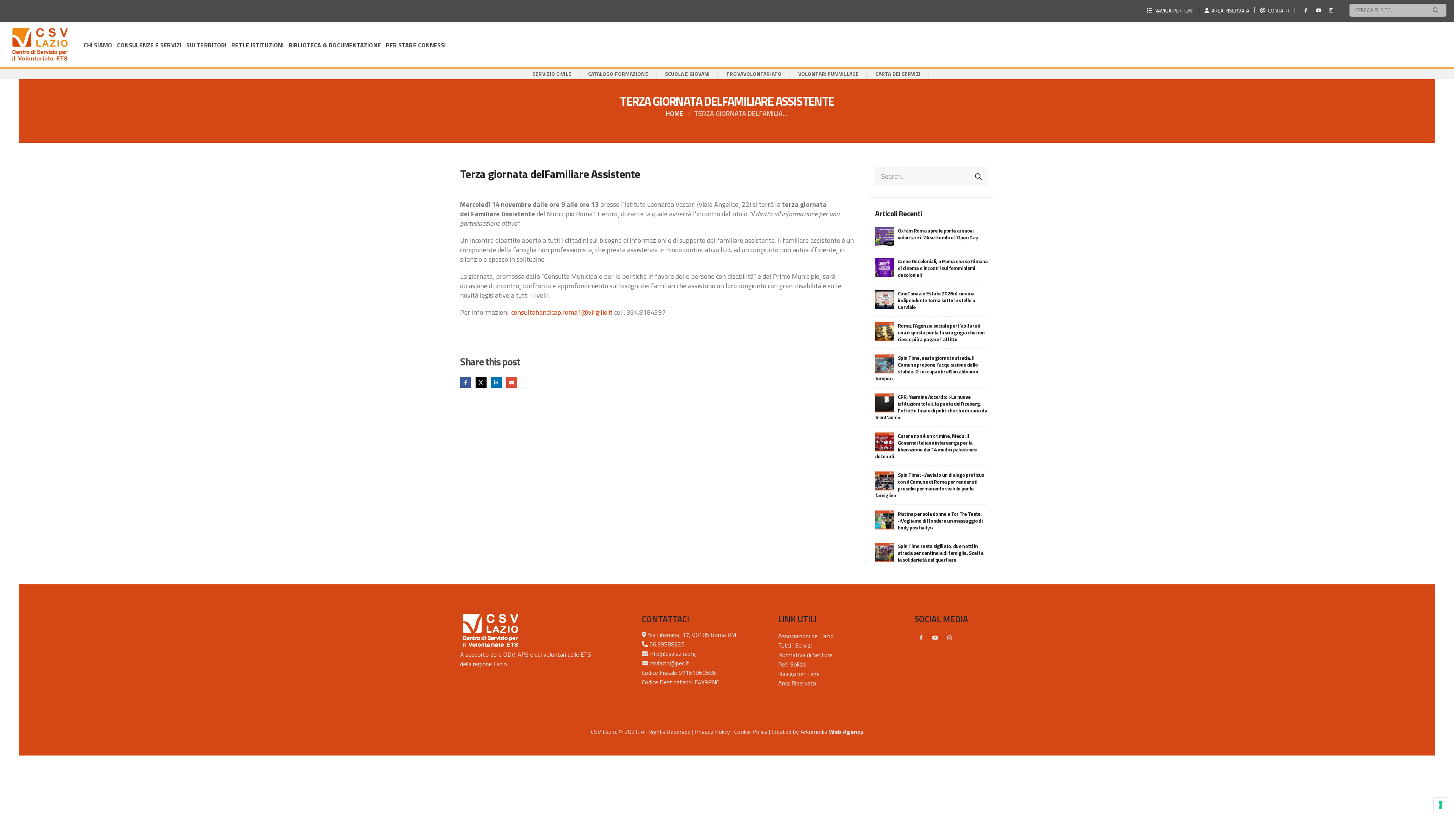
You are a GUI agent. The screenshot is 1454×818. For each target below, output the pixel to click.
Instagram (949, 637)
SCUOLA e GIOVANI (687, 74)
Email (511, 382)
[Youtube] (1318, 10)
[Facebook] (1306, 10)
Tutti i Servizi (795, 645)
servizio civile (551, 74)
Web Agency (846, 731)
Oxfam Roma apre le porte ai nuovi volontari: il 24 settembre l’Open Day (938, 233)
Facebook (465, 382)
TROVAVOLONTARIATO (754, 74)
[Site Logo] (39, 45)
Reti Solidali (793, 664)
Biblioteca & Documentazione (335, 45)
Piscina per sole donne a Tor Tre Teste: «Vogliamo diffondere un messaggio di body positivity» (940, 520)
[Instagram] (1331, 10)
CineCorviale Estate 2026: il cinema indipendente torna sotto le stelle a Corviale (936, 300)
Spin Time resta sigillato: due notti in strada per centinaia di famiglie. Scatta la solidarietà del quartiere (940, 553)
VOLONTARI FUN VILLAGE (828, 74)
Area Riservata (797, 683)
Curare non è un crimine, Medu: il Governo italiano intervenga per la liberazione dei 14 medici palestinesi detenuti (926, 446)
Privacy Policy (712, 731)
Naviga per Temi (798, 673)
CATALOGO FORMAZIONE (618, 74)
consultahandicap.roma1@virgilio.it (562, 312)
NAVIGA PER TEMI (1172, 10)
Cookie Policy (751, 731)
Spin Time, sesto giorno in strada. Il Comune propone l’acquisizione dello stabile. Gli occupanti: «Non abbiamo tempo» (926, 368)
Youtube (935, 637)
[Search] (1435, 10)
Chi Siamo (98, 45)
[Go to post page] (884, 236)
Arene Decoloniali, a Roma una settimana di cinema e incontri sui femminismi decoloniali (943, 268)
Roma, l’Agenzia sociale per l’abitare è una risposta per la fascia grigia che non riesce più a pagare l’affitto (941, 332)
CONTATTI (1277, 10)
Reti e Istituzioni (257, 45)
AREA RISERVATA (1229, 10)
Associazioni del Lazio (806, 635)
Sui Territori (206, 45)
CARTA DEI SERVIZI (897, 74)
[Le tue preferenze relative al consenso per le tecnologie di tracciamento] (1441, 805)
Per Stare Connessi (416, 45)
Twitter (481, 382)
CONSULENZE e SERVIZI (149, 45)
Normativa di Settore (805, 654)
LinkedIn (496, 382)
